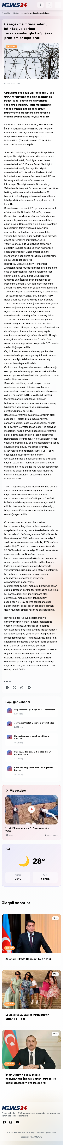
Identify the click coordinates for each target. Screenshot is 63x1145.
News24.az (10, 124)
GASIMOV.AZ (36, 1137)
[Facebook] (4, 1122)
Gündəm (15, 13)
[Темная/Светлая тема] (40, 5)
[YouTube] (17, 1122)
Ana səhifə (6, 13)
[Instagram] (10, 1122)
